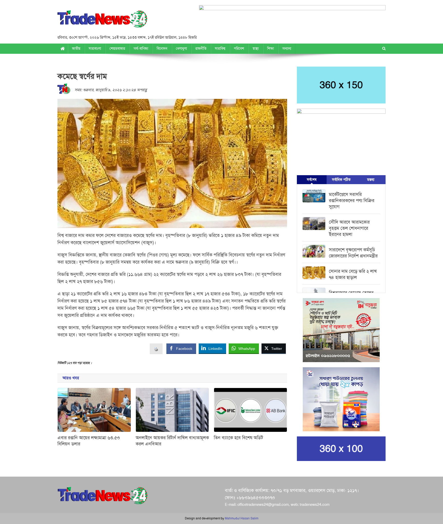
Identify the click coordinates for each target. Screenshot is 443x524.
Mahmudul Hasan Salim (241, 518)
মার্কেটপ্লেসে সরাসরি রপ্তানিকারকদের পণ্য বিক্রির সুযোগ (351, 200)
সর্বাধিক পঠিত (341, 179)
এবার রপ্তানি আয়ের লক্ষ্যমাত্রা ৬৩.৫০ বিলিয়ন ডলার (88, 441)
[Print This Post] (156, 348)
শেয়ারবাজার (117, 48)
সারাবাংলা (95, 48)
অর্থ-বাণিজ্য (141, 48)
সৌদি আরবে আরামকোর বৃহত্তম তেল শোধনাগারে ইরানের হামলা (349, 228)
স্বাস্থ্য (256, 48)
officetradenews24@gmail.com (263, 504)
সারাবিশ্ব (220, 48)
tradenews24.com (314, 504)
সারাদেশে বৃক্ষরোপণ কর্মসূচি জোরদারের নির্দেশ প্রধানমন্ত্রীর (353, 253)
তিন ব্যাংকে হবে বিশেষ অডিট (238, 438)
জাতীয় (76, 48)
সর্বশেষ (311, 179)
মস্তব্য (370, 179)
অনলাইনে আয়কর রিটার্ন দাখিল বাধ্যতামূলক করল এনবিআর (172, 441)
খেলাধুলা (181, 48)
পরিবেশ (239, 48)
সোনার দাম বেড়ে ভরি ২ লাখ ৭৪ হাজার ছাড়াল (353, 274)
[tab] (311, 179)
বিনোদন (162, 48)
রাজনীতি (200, 48)
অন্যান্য (286, 48)
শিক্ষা (270, 48)
